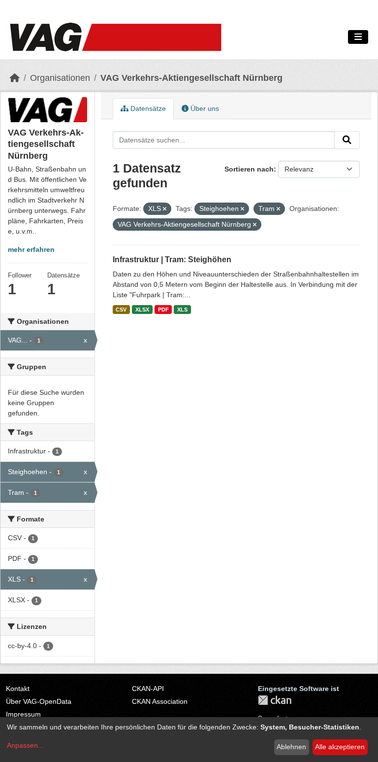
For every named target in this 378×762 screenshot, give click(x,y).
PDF (163, 309)
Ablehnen (291, 747)
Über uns (204, 108)
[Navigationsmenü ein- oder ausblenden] (358, 37)
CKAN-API (148, 689)
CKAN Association (160, 701)
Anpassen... (25, 745)
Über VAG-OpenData (38, 701)
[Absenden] (347, 140)
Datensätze (147, 108)
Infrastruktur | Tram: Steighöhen (172, 259)
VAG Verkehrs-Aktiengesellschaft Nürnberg (191, 78)
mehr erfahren (31, 249)
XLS (182, 309)
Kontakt (18, 689)
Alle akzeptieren (340, 747)
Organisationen (60, 78)
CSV (121, 309)
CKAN (274, 700)
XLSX (142, 309)
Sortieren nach (249, 169)
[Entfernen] (164, 209)
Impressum (23, 714)
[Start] (15, 78)
